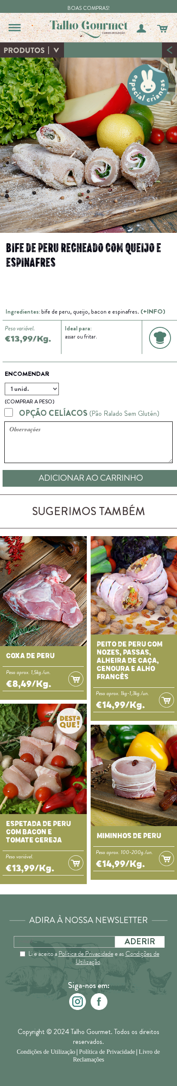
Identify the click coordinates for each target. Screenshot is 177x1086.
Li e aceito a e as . (93, 958)
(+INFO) (152, 311)
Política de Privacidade (85, 953)
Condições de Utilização (46, 1052)
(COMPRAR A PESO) (30, 402)
